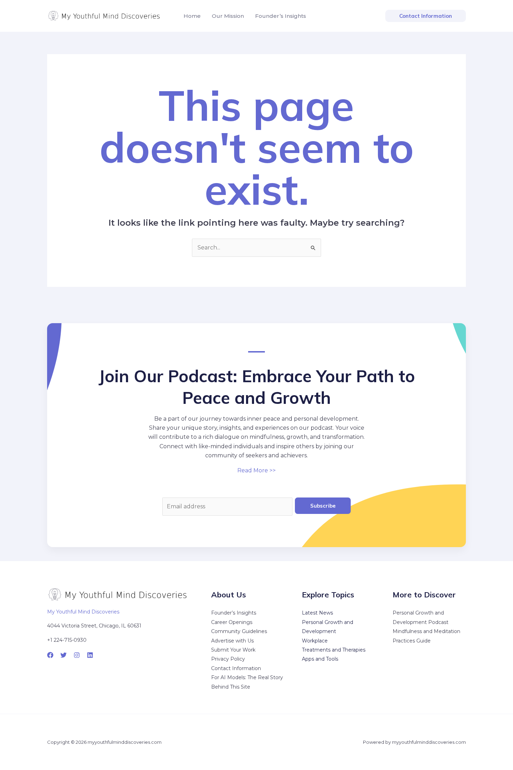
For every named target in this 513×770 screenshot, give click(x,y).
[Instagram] (77, 655)
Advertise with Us (232, 641)
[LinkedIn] (90, 655)
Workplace (315, 641)
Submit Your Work (233, 650)
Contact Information (236, 668)
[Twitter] (63, 655)
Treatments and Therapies (333, 650)
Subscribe (323, 505)
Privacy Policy (228, 659)
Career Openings (231, 622)
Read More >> (256, 470)
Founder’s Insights (233, 613)
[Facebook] (50, 655)
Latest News (317, 613)
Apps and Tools (320, 659)
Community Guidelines (239, 631)
